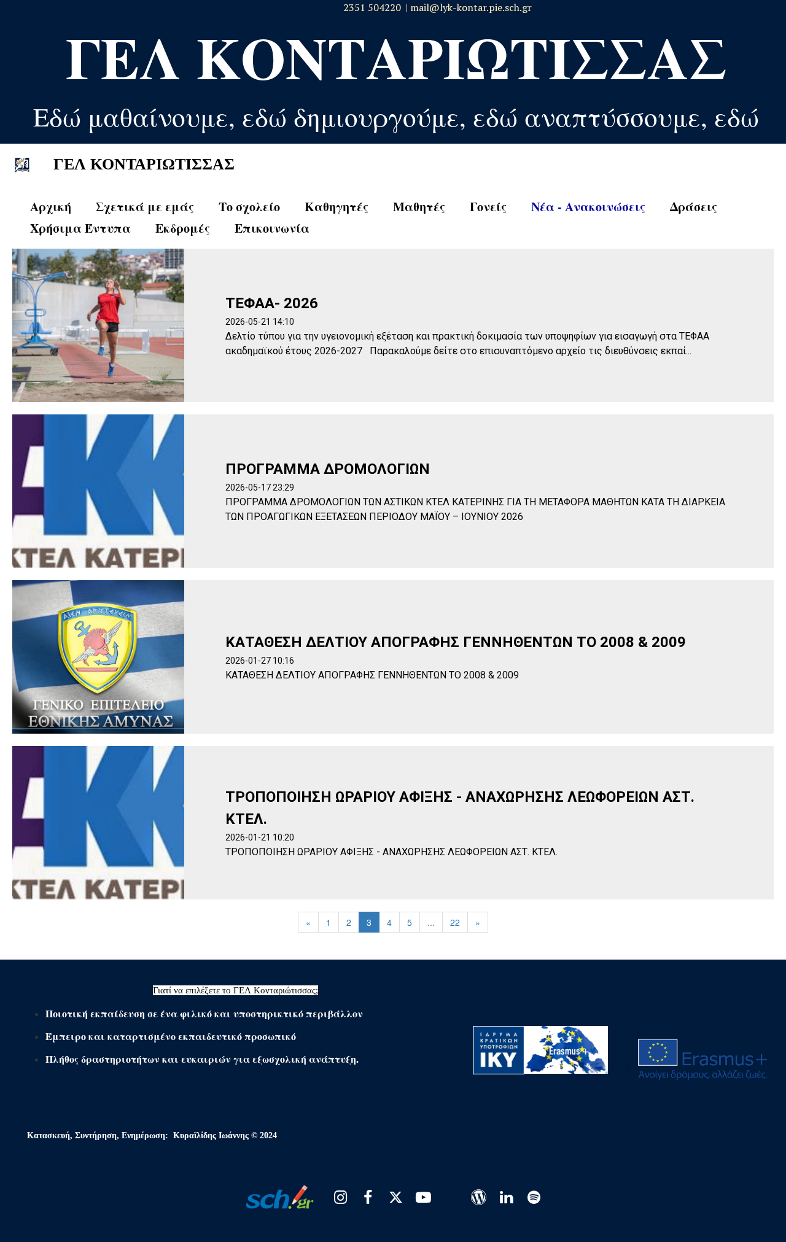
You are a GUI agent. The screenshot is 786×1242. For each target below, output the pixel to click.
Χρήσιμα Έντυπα (80, 228)
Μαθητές (419, 206)
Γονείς (488, 206)
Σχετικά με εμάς (145, 206)
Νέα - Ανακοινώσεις (588, 206)
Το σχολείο (249, 206)
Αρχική (50, 206)
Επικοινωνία (272, 228)
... (431, 922)
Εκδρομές (182, 228)
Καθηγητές (336, 206)
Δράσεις (693, 206)
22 (455, 922)
